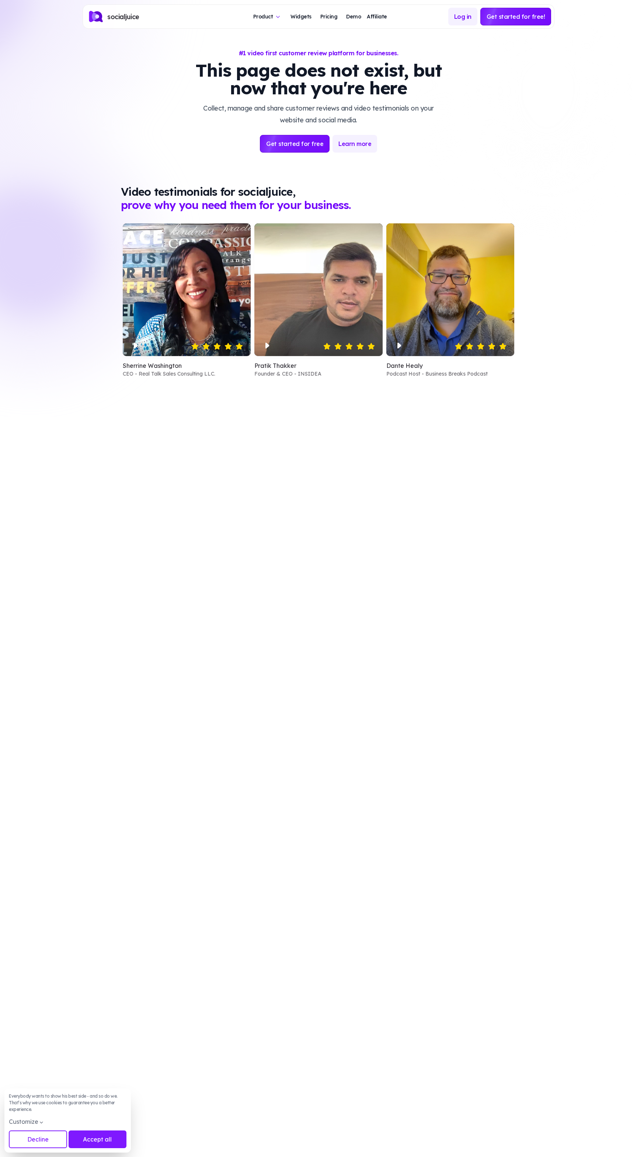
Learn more (354, 143)
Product (263, 16)
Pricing (329, 16)
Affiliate (377, 16)
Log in (462, 16)
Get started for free (294, 143)
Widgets (300, 16)
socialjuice (123, 17)
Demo (353, 16)
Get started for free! (516, 16)
